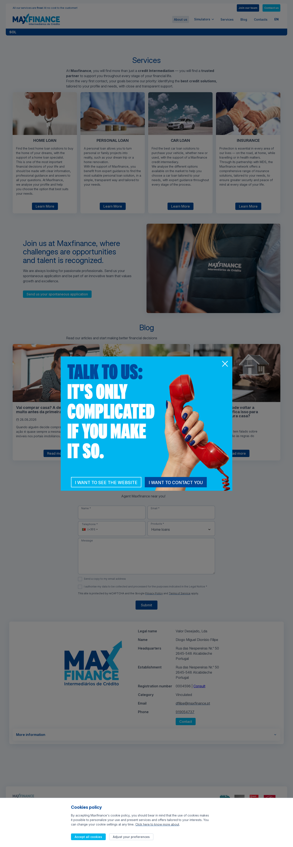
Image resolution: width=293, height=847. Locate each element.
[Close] (224, 364)
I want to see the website (106, 482)
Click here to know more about (157, 824)
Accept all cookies (88, 837)
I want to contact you (176, 482)
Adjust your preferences (131, 837)
